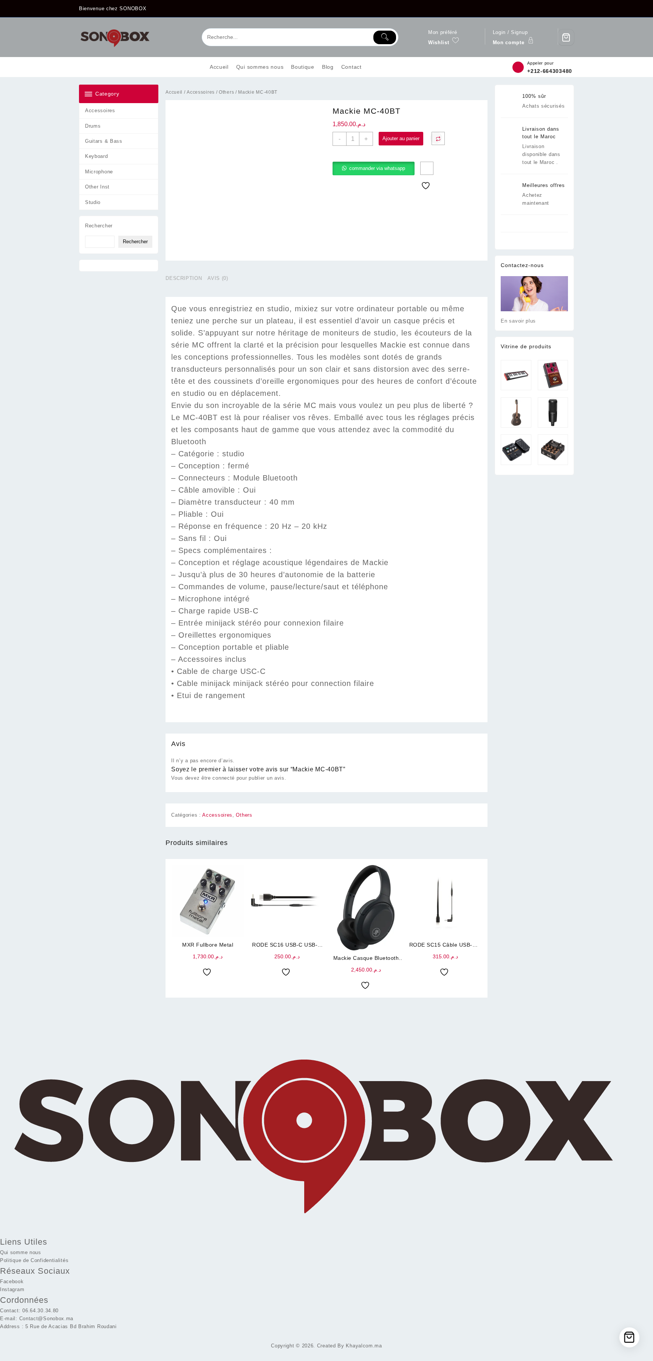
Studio (93, 202)
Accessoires (100, 110)
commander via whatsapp (377, 168)
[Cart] (566, 37)
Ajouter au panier (400, 138)
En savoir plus (518, 321)
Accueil (174, 92)
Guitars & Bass (103, 141)
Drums (93, 126)
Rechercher (99, 226)
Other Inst (97, 187)
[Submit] (384, 37)
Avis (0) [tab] (217, 278)
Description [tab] (184, 278)
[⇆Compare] (438, 138)
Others (226, 92)
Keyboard (96, 156)
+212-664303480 (549, 71)
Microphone (99, 172)
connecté (223, 778)
